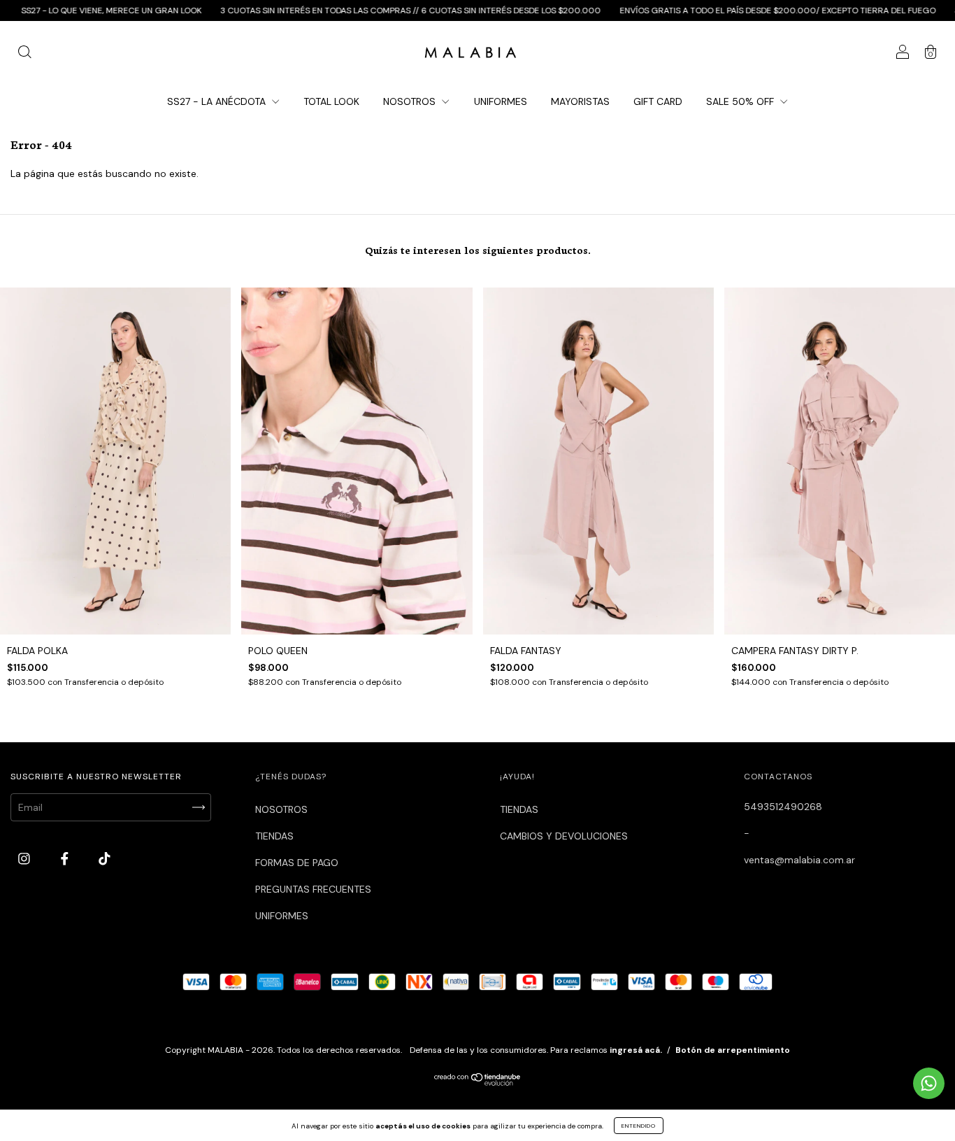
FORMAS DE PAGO (296, 862)
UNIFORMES (500, 101)
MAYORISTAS (580, 101)
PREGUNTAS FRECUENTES (313, 889)
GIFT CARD (657, 101)
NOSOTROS (410, 101)
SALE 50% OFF (741, 101)
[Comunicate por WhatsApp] (929, 1083)
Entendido (639, 1125)
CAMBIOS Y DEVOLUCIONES (564, 836)
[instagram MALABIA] (25, 858)
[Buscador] (24, 54)
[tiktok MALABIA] (104, 858)
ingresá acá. (636, 1050)
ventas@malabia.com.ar (799, 859)
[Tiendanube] (478, 1082)
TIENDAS (274, 836)
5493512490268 (783, 806)
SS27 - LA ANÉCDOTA (217, 101)
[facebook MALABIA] (66, 858)
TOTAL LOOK (331, 101)
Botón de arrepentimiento (732, 1050)
